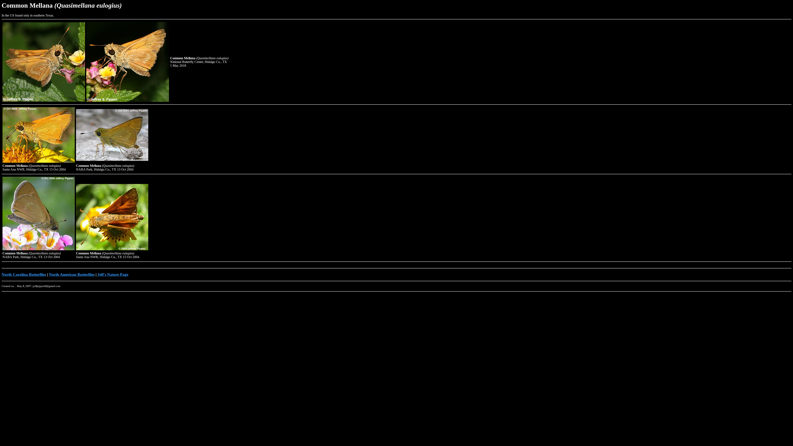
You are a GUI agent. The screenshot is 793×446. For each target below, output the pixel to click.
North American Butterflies (72, 274)
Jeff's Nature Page (112, 274)
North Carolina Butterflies (24, 274)
